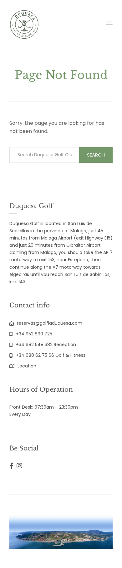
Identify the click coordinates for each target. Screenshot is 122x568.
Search (96, 155)
